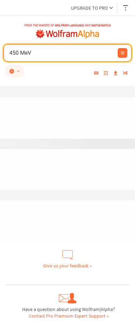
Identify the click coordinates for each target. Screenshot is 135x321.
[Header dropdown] (126, 8)
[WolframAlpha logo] (67, 34)
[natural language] (14, 71)
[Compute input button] (122, 53)
